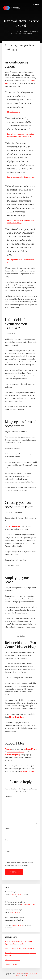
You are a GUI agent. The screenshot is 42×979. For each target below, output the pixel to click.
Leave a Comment (25, 33)
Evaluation (18, 31)
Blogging (8, 31)
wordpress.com (14, 526)
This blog (8, 749)
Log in (25, 975)
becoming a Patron (27, 771)
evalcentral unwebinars (15, 752)
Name (7, 828)
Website (7, 851)
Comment (8, 796)
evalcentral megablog (12, 755)
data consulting (18, 925)
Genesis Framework (31, 974)
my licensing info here (28, 904)
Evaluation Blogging (11, 964)
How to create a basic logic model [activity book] (20, 948)
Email (7, 840)
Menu (37, 4)
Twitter (20, 894)
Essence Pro (19, 974)
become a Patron (15, 912)
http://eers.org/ (13, 112)
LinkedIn (14, 894)
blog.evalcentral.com (16, 717)
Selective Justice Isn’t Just (12, 960)
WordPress (18, 975)
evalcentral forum (30, 749)
